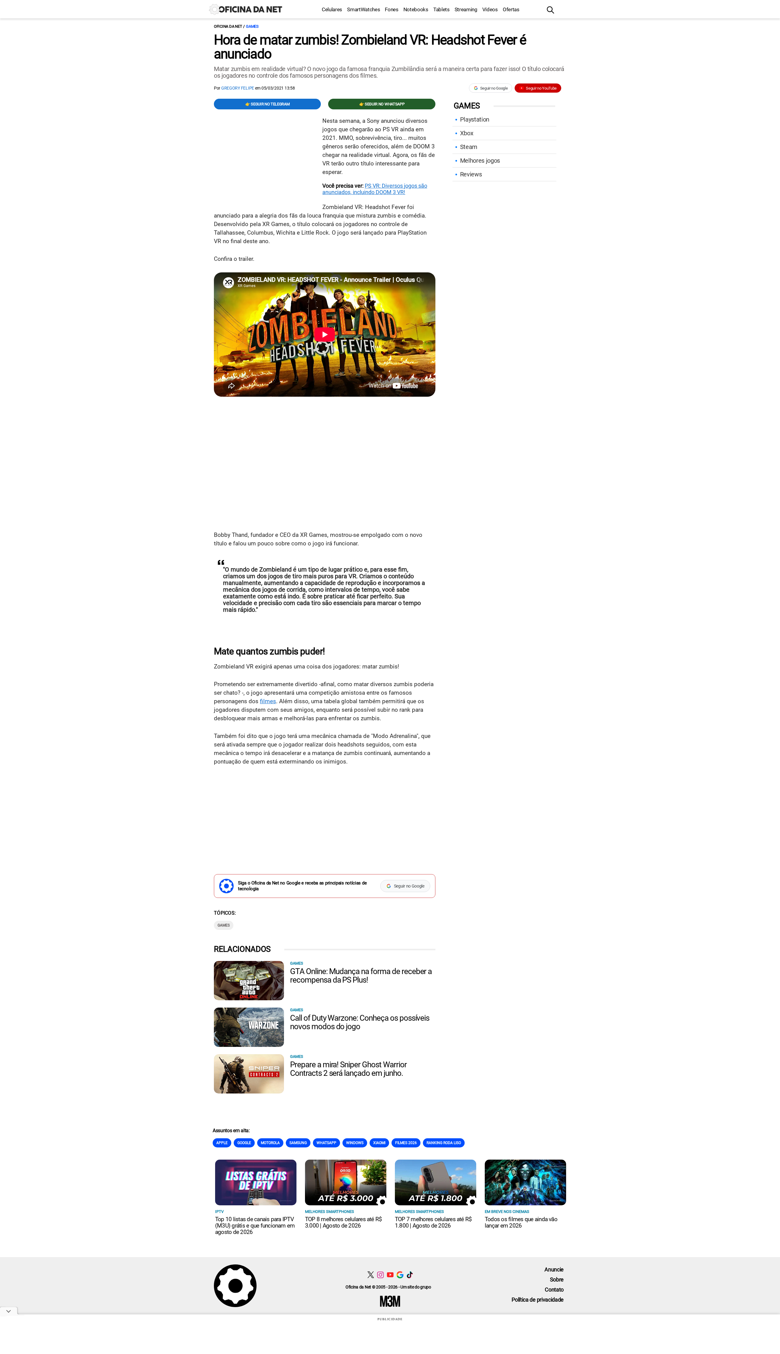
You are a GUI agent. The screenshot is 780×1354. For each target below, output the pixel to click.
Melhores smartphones (329, 1211)
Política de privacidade (538, 1299)
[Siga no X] (370, 1274)
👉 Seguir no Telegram (267, 104)
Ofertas (511, 9)
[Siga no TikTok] (409, 1274)
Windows (354, 1143)
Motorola (270, 1143)
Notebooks (415, 9)
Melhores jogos (480, 160)
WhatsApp (326, 1143)
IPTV (219, 1211)
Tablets (441, 9)
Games (252, 26)
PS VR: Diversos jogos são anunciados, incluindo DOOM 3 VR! (374, 189)
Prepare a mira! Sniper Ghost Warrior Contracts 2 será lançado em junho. (348, 1068)
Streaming (466, 9)
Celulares (332, 9)
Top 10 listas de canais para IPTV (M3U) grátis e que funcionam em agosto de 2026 (255, 1225)
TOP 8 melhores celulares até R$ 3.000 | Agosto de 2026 (343, 1222)
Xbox (466, 133)
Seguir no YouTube (541, 88)
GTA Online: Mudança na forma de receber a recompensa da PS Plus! (361, 975)
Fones (391, 9)
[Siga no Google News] (400, 1274)
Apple (222, 1143)
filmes (268, 701)
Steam (468, 147)
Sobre (557, 1279)
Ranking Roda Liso (444, 1143)
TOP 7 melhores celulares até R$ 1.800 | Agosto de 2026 (433, 1222)
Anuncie (554, 1269)
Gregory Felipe (237, 88)
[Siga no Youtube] (390, 1274)
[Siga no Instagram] (380, 1274)
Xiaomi (379, 1143)
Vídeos (490, 9)
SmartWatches (363, 9)
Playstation (474, 119)
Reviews (471, 174)
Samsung (298, 1143)
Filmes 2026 (406, 1143)
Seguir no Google (494, 88)
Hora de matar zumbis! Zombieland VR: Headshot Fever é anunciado (370, 47)
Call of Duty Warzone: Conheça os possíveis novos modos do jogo (359, 1022)
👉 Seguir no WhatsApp (382, 104)
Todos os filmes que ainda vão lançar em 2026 (521, 1222)
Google (244, 1143)
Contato (554, 1289)
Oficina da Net (228, 26)
